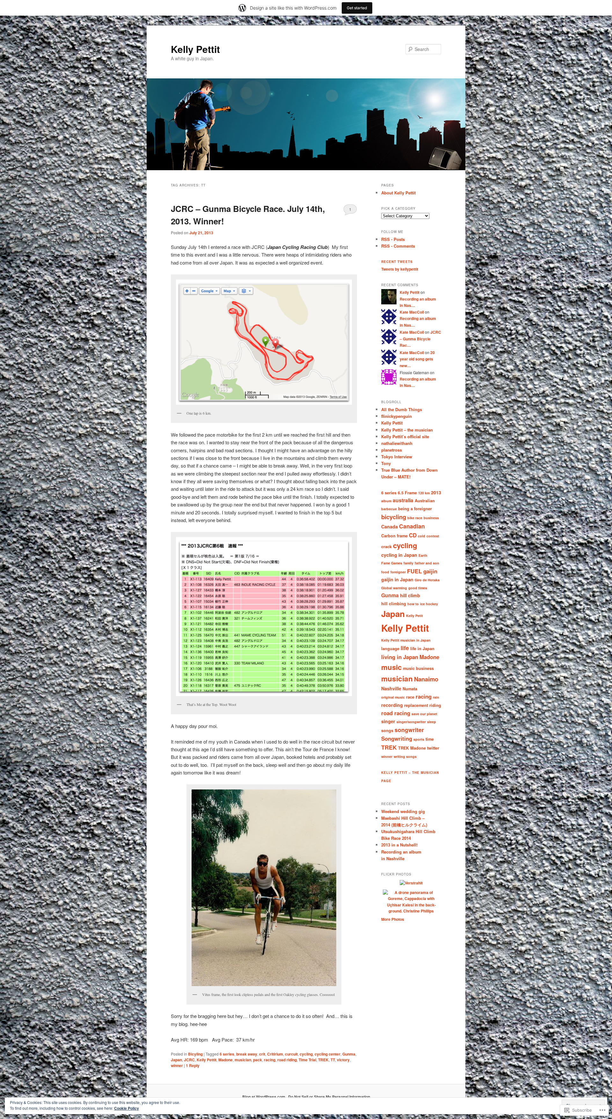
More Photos (392, 919)
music (391, 667)
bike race (414, 517)
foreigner (398, 572)
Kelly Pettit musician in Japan (406, 640)
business (431, 517)
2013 (436, 492)
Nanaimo (426, 679)
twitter (433, 748)
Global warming (394, 587)
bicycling (393, 516)
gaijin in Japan (397, 579)
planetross (391, 450)
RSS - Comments (398, 246)
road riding (287, 1060)
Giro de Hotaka (427, 580)
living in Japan (399, 657)
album (386, 500)
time (430, 739)
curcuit (291, 1054)
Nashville (391, 688)
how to (413, 603)
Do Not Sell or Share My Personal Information (329, 1097)
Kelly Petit (414, 615)
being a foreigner (415, 509)
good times (417, 587)
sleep (431, 721)
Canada (389, 526)
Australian (425, 501)
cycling (306, 1054)
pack (257, 1060)
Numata (410, 689)
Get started (357, 7)
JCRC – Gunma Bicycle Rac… (420, 338)
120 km (424, 492)
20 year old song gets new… (417, 359)
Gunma (348, 1054)
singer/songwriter (411, 721)
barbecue (389, 508)
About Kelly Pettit (398, 193)
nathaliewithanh (396, 443)
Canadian (412, 526)
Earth (423, 555)
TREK (323, 1060)
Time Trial (307, 1060)
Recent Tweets (397, 261)
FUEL (414, 571)
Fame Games (391, 563)
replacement (416, 705)
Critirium (275, 1054)
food (385, 572)
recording (392, 705)
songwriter (409, 730)
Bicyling (195, 1054)
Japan (176, 1060)
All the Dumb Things (401, 409)
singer (388, 721)
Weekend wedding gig (403, 811)
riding (435, 705)
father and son (427, 563)
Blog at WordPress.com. (264, 1097)
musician (243, 1060)
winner (177, 1065)
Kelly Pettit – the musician (407, 430)
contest (432, 536)
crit (262, 1054)
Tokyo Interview (396, 457)
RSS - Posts (393, 239)
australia (403, 500)
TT (333, 1060)
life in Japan (422, 648)
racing (269, 1060)
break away (246, 1054)
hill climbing (393, 604)
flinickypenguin (396, 416)
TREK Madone (412, 748)
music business (418, 668)
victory (343, 1060)
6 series (227, 1054)
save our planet (424, 713)
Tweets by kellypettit (399, 269)
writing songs (405, 756)
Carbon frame (394, 536)
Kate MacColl (412, 312)
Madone (225, 1060)
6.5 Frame (407, 493)
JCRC (189, 1060)
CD (413, 535)
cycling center (327, 1054)
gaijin (430, 571)
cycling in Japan (399, 555)
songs (387, 730)
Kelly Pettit (195, 49)
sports (418, 739)
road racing (395, 713)
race (410, 697)
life (405, 648)
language (390, 648)
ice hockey (429, 603)
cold (421, 536)
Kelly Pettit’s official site (405, 436)
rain (436, 697)
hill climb (410, 595)
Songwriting (396, 738)
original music (393, 697)
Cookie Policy (126, 1108)
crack (386, 546)
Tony (386, 463)
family (408, 563)
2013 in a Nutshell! (399, 845)
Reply (193, 1065)
